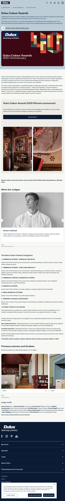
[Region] (50, 2)
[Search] (47, 2)
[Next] (63, 220)
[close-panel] (62, 3)
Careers (3, 479)
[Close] (54, 484)
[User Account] (54, 2)
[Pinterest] (12, 436)
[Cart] (59, 2)
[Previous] (1, 220)
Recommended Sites (6, 481)
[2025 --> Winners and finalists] (24, 371)
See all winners (32, 117)
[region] (29, 490)
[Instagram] (7, 436)
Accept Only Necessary (35, 495)
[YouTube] (16, 436)
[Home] (2, 7)
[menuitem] (4, 444)
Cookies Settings (10, 495)
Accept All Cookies (49, 495)
